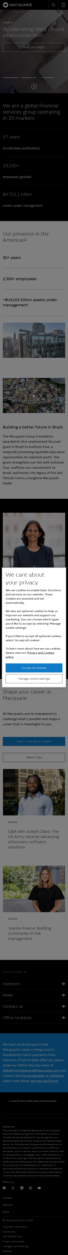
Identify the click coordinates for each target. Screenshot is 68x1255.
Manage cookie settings (34, 678)
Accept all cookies (34, 668)
